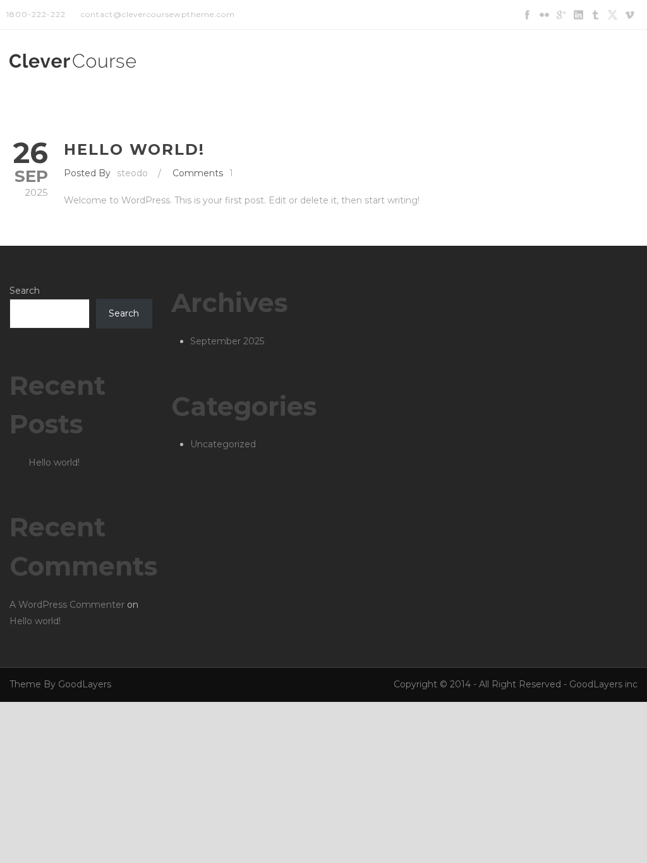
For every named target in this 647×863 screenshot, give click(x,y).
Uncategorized (223, 444)
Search (24, 290)
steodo (132, 173)
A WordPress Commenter (66, 604)
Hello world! (134, 149)
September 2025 (227, 341)
